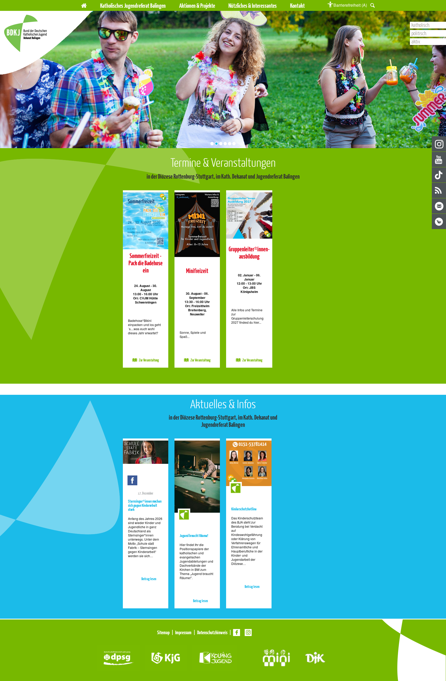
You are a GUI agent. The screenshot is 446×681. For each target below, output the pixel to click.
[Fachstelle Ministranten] (276, 657)
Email (439, 206)
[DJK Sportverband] (315, 657)
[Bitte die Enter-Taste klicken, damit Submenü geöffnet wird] (218, 5)
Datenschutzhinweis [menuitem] (212, 632)
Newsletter (439, 221)
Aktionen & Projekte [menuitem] (197, 5)
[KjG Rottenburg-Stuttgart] (166, 657)
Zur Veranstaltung (149, 360)
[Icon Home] (83, 5)
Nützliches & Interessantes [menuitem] (252, 5)
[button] (372, 4)
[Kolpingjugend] (214, 657)
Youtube (439, 159)
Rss (439, 190)
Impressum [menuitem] (183, 632)
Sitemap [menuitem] (163, 632)
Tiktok (439, 175)
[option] (145, 279)
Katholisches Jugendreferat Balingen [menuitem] (133, 5)
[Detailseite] (145, 219)
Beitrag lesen (148, 579)
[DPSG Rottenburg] (118, 657)
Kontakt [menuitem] (297, 5)
